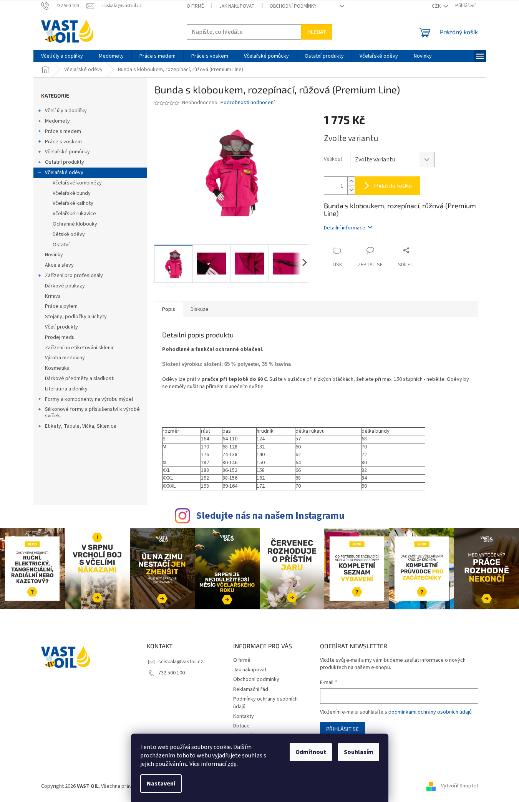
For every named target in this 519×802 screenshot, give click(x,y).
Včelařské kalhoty (73, 203)
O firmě (195, 6)
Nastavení (161, 783)
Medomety (57, 121)
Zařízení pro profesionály (74, 275)
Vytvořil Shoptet (459, 786)
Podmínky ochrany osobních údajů (265, 702)
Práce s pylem (61, 306)
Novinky (54, 255)
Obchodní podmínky (293, 6)
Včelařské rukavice (74, 214)
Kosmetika (57, 368)
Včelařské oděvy (64, 172)
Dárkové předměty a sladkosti (79, 378)
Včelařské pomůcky (67, 152)
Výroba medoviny (65, 358)
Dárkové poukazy (65, 286)
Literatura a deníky (66, 389)
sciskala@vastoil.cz (180, 662)
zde (232, 764)
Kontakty (243, 716)
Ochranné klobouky (75, 224)
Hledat (316, 31)
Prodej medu (60, 337)
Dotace (241, 726)
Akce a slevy (59, 265)
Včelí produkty (61, 327)
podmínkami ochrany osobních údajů (430, 712)
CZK (437, 6)
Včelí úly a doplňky (66, 111)
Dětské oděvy (69, 234)
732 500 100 (171, 673)
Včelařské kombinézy (77, 183)
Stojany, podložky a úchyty (76, 316)
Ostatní (61, 245)
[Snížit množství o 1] (351, 190)
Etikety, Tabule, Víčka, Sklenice (80, 426)
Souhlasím (358, 752)
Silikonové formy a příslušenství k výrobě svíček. (92, 412)
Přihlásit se (342, 729)
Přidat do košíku (392, 185)
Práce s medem (63, 131)
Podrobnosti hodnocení (248, 102)
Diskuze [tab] (200, 309)
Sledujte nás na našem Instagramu (270, 516)
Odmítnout (310, 752)
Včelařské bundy (72, 193)
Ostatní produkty (64, 162)
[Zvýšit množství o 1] (351, 181)
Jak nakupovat (236, 6)
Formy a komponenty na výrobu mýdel (89, 399)
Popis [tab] (168, 309)
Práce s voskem (63, 142)
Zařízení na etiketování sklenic (79, 348)
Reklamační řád (250, 689)
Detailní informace (344, 228)
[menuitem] (62, 56)
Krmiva (53, 296)
